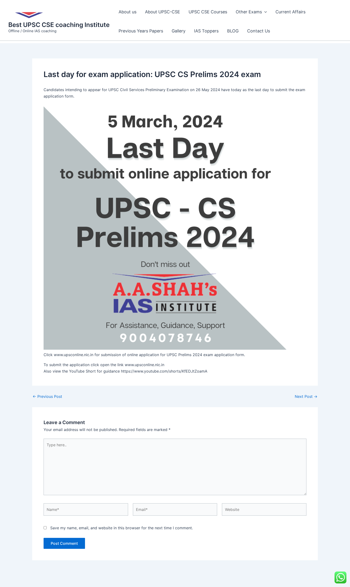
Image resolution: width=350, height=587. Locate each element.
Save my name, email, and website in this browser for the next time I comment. (121, 527)
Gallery (178, 30)
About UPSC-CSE (162, 11)
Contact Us (258, 30)
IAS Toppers (206, 30)
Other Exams (249, 11)
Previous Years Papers (141, 30)
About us (127, 11)
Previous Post (47, 396)
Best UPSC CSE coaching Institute (59, 24)
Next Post (306, 396)
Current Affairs (290, 11)
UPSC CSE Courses (208, 11)
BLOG (233, 30)
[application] (264, 11)
